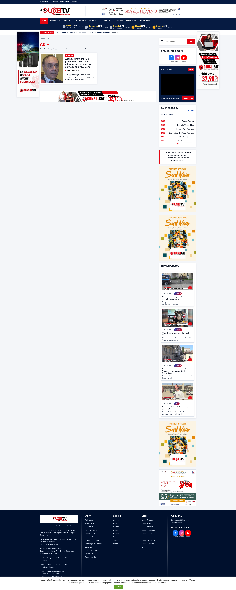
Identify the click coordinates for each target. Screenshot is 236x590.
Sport (118, 21)
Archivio (116, 502)
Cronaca (54, 21)
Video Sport (146, 518)
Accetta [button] (118, 587)
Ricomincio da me (92, 539)
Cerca (74, 2)
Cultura (106, 21)
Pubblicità (64, 2)
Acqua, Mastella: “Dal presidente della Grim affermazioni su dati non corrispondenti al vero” (78, 62)
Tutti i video (190, 262)
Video (144, 529)
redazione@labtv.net (48, 549)
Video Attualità (147, 508)
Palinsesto (131, 21)
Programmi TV (90, 508)
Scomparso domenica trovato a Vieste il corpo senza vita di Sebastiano (175, 362)
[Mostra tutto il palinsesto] (177, 143)
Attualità (80, 21)
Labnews (88, 529)
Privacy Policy (90, 505)
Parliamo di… (90, 535)
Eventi (115, 525)
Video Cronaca (148, 502)
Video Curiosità (148, 525)
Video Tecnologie (148, 522)
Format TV (144, 21)
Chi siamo (44, 2)
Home (44, 21)
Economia (93, 21)
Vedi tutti (190, 110)
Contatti (54, 2)
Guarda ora (188, 98)
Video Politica (147, 505)
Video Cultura (147, 515)
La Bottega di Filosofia (93, 525)
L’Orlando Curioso (92, 522)
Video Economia (148, 512)
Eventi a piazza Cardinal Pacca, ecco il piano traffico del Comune (83, 32)
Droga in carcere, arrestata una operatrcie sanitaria (175, 289)
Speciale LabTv (91, 512)
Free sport (89, 518)
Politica (67, 21)
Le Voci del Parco (91, 532)
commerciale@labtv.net (54, 558)
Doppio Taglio (90, 515)
